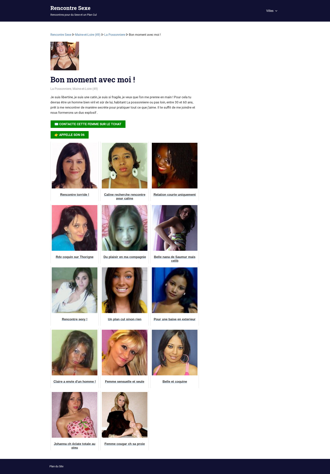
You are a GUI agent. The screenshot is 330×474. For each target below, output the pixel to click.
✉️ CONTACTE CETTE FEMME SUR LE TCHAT (87, 124)
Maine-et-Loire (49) (87, 35)
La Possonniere (114, 35)
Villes (269, 11)
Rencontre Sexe (70, 7)
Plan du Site (56, 466)
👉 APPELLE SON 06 (69, 135)
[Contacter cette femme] (64, 57)
